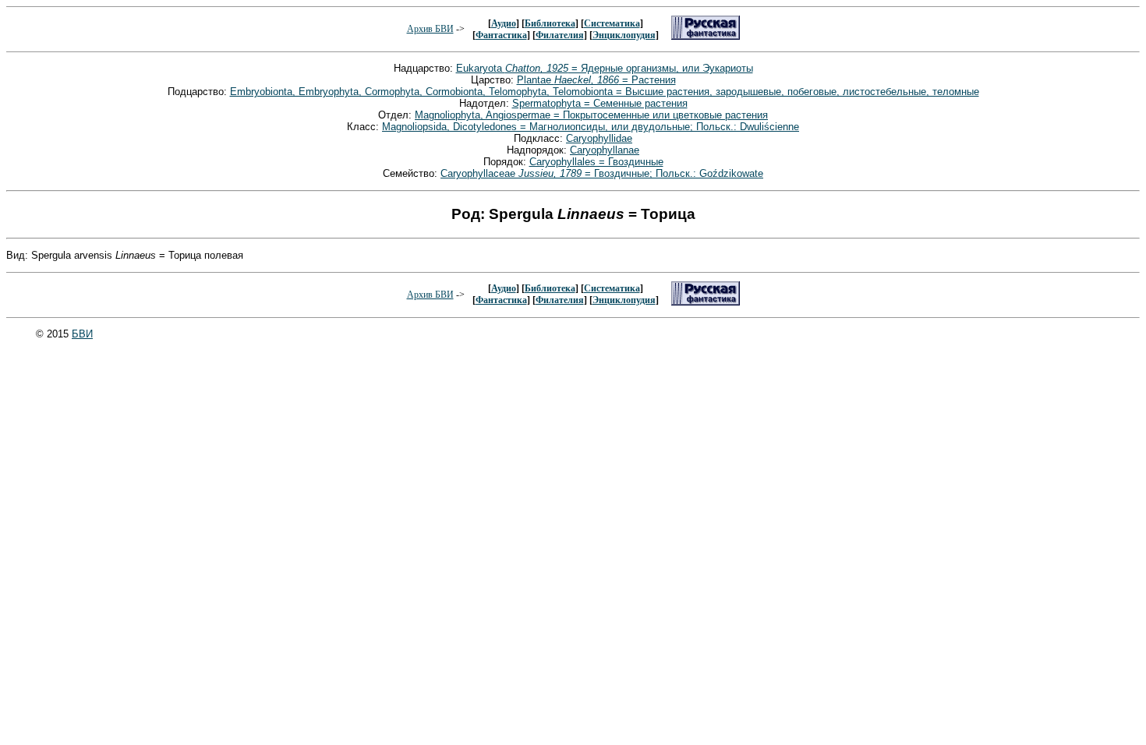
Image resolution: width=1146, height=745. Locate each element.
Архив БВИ (430, 28)
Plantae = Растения (596, 80)
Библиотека (550, 23)
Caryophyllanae (604, 150)
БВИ (82, 334)
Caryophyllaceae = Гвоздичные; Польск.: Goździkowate (601, 173)
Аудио (503, 23)
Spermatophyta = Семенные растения (600, 103)
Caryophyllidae (599, 138)
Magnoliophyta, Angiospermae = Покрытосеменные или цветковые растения (591, 115)
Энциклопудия (624, 35)
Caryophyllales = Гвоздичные (596, 162)
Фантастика (501, 35)
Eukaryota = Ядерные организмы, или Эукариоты (604, 68)
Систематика (612, 23)
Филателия (560, 35)
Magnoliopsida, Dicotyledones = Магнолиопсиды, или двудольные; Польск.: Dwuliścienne (590, 126)
